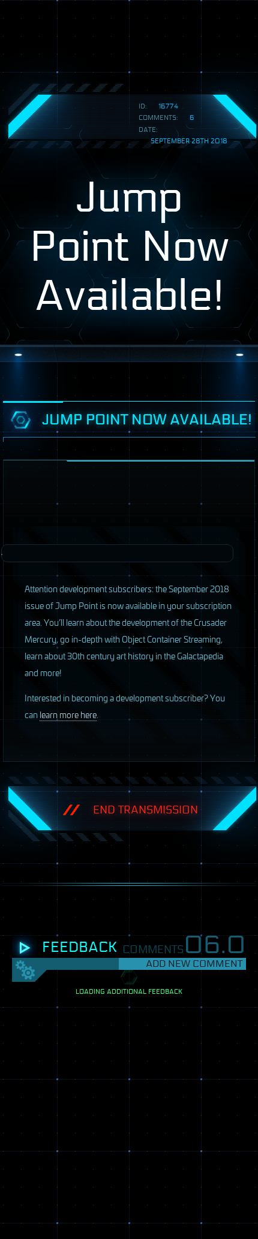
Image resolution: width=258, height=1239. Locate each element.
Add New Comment (194, 963)
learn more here (68, 714)
